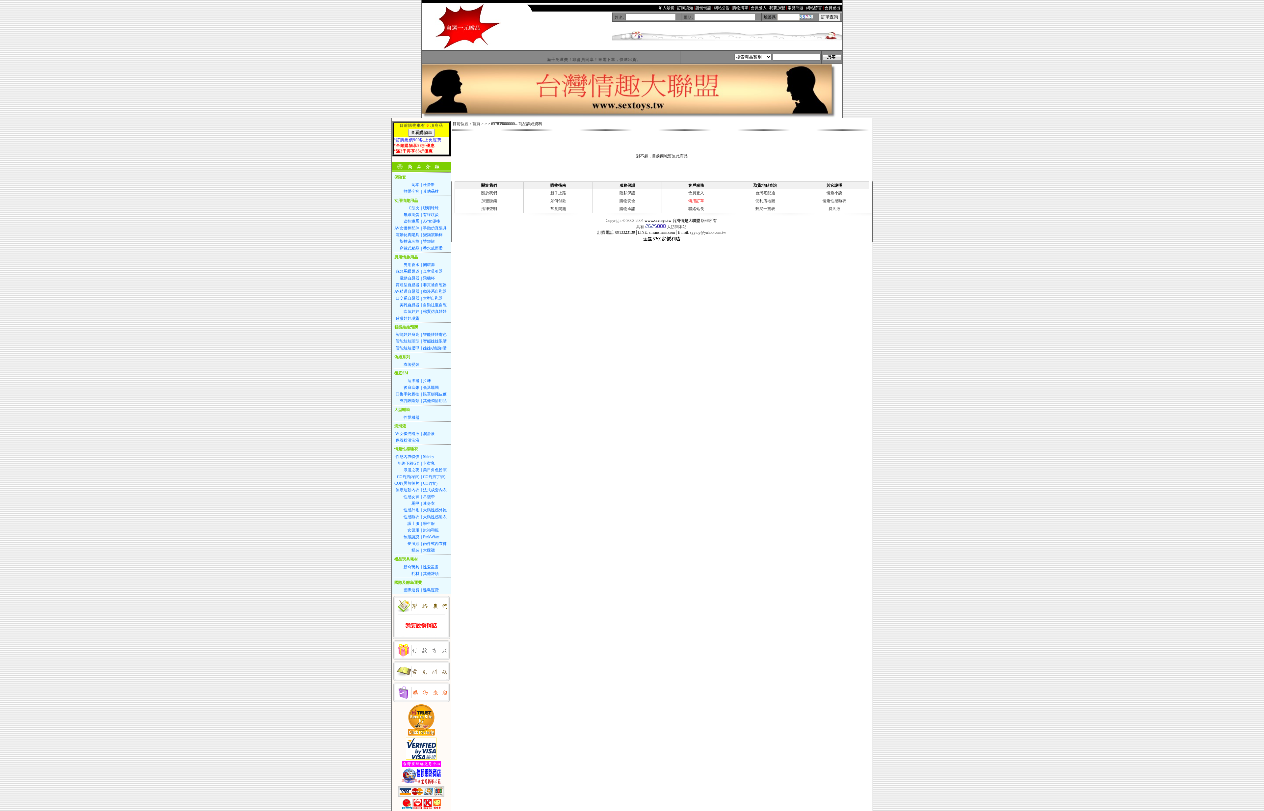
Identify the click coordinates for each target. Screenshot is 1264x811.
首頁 (476, 124)
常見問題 (558, 208)
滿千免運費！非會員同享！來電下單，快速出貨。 (573, 59)
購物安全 (627, 201)
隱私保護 (627, 193)
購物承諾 (627, 208)
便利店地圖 (765, 201)
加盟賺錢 (489, 201)
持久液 (834, 208)
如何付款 (558, 201)
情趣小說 (834, 193)
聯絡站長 (696, 208)
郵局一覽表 (765, 208)
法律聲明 (489, 208)
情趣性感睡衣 (834, 201)
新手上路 (558, 193)
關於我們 (489, 193)
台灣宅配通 (765, 193)
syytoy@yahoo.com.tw (708, 232)
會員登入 (696, 193)
